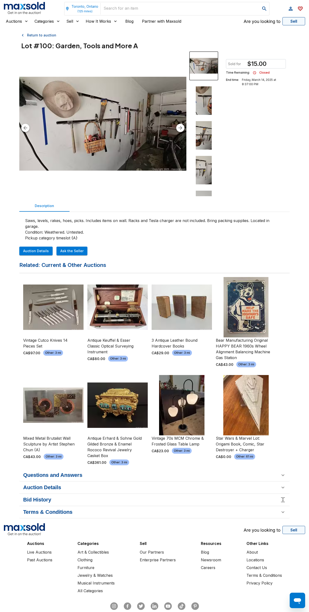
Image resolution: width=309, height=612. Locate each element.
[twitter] (141, 606)
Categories (44, 21)
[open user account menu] (290, 8)
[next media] (180, 128)
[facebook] (127, 606)
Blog (129, 21)
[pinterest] (195, 606)
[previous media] (25, 128)
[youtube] (168, 606)
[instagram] (114, 606)
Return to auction (41, 35)
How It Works (98, 21)
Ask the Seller (72, 251)
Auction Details (36, 251)
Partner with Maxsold (161, 21)
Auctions (14, 21)
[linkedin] (154, 606)
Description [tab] (44, 206)
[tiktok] (181, 606)
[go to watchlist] (300, 8)
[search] (264, 9)
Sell (69, 21)
